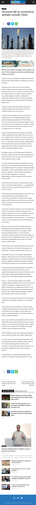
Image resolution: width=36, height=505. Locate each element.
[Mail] (18, 497)
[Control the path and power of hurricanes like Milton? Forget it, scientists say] (6, 405)
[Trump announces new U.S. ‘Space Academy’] (6, 471)
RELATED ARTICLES (8, 391)
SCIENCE (8, 6)
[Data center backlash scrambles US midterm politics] (6, 463)
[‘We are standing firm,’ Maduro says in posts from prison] (18, 435)
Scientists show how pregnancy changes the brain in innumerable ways (21, 413)
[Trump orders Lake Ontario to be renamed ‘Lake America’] (6, 487)
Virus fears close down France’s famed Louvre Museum (28, 383)
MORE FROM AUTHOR (21, 391)
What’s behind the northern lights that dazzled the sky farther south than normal (21, 397)
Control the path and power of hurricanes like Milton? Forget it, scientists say (21, 405)
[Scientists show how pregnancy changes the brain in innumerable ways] (6, 413)
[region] (18, 64)
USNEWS (4, 446)
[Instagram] (14, 497)
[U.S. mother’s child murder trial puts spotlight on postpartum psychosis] (6, 479)
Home (3, 6)
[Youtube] (21, 497)
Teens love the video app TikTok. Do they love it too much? (9, 383)
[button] (18, 64)
